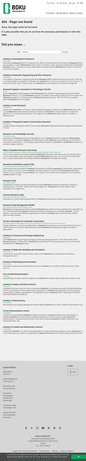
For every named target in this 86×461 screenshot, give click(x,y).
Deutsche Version (66, 451)
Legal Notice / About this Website (25, 451)
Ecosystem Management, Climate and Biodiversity (8, 396)
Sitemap (55, 451)
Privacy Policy (44, 451)
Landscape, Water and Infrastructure (10, 406)
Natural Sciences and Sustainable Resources (9, 415)
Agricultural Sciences (7, 373)
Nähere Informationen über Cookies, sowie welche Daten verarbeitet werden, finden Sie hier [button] (37, 459)
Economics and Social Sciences (9, 387)
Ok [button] (79, 457)
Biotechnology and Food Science (10, 380)
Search (65, 52)
